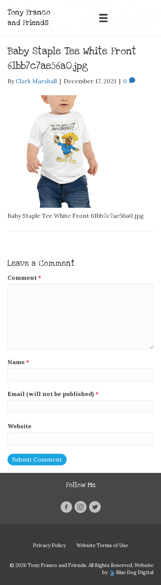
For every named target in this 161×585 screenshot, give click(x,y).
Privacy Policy (49, 545)
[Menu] (103, 18)
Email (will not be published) (52, 394)
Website (19, 426)
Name (18, 362)
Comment (24, 277)
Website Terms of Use (102, 545)
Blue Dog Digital (135, 572)
